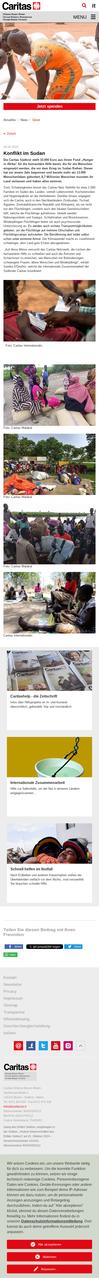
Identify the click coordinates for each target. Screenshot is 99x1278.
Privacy (10, 991)
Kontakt (10, 977)
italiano (9, 1033)
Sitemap (10, 1005)
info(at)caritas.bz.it (14, 1106)
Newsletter (12, 984)
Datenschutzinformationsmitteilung (52, 1221)
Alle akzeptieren (49, 1244)
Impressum (13, 998)
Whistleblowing (16, 1019)
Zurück (11, 133)
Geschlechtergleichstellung (26, 1026)
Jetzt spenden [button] (49, 106)
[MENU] (93, 17)
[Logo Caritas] (21, 11)
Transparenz (14, 1012)
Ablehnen (49, 1257)
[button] (14, 946)
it (94, 6)
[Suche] (84, 5)
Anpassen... (49, 1269)
